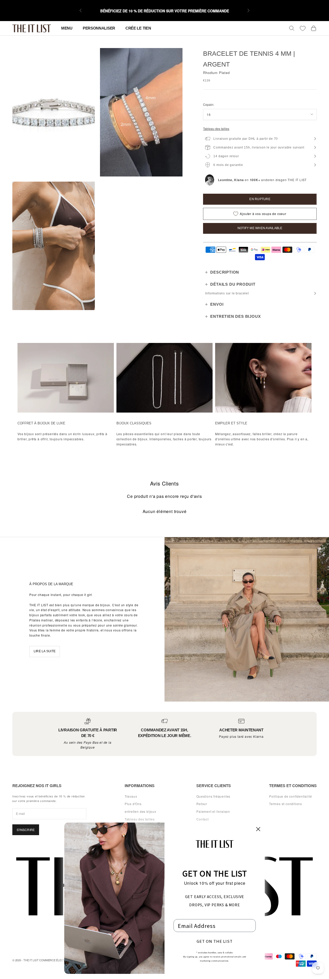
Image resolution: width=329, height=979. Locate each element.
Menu (66, 28)
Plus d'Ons (133, 803)
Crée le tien (138, 28)
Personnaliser (99, 28)
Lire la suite (45, 651)
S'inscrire (26, 829)
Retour (201, 803)
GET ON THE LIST (215, 941)
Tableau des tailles (216, 128)
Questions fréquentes (213, 796)
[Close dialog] (258, 829)
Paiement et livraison (213, 811)
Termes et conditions (285, 803)
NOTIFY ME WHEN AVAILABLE (259, 228)
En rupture (259, 199)
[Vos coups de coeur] (302, 28)
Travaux (131, 796)
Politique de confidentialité (290, 796)
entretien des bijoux (140, 811)
